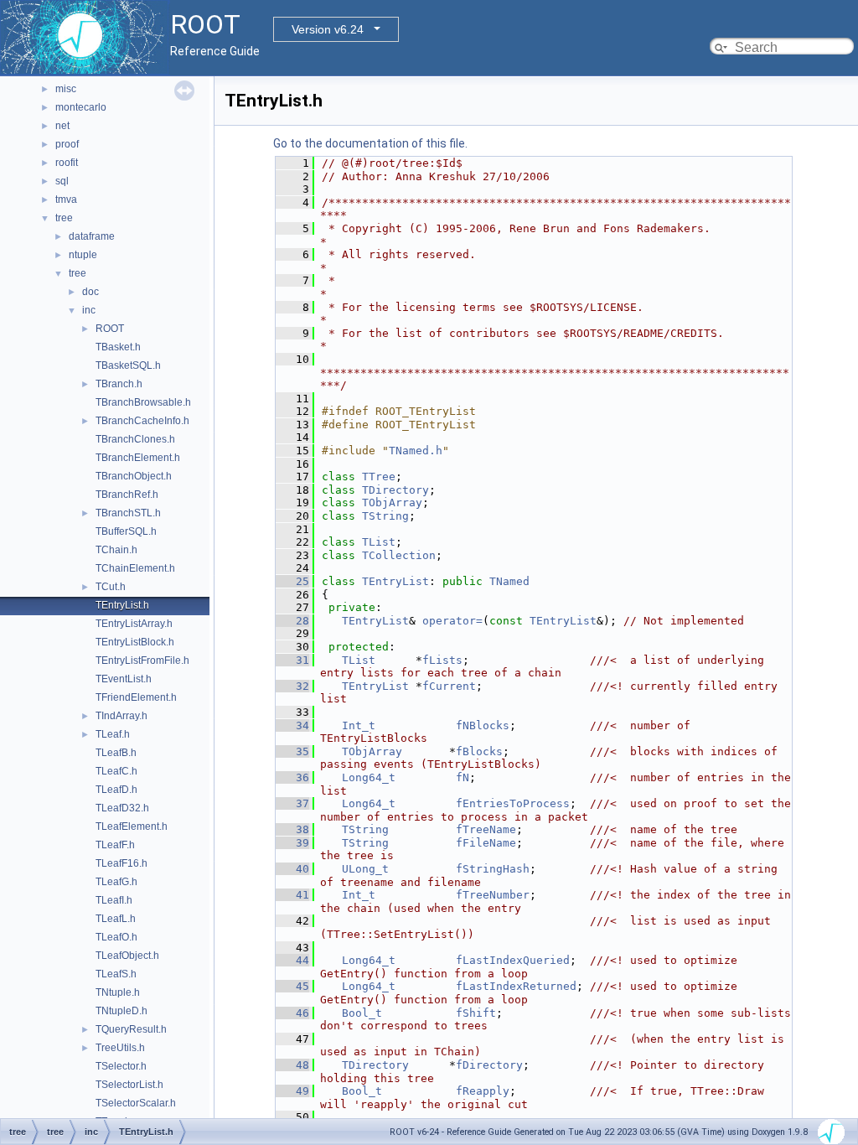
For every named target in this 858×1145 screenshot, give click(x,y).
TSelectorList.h (129, 1085)
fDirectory (489, 1065)
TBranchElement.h (138, 458)
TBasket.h (118, 347)
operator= (452, 620)
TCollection (399, 555)
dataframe (92, 236)
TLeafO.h (116, 937)
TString (385, 516)
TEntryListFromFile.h (142, 660)
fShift (476, 1013)
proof (67, 144)
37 (292, 803)
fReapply (482, 1091)
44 (292, 960)
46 (292, 1013)
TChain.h (116, 550)
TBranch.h (119, 384)
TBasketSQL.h (128, 365)
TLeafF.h (115, 845)
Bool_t (362, 1013)
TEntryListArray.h (134, 623)
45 (292, 986)
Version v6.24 (328, 29)
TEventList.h (124, 679)
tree (64, 218)
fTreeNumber (493, 895)
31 (292, 660)
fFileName (486, 843)
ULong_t (365, 869)
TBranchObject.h (134, 476)
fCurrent (449, 686)
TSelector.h (121, 1066)
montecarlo (80, 107)
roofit (66, 162)
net (62, 126)
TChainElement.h (135, 568)
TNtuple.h (118, 992)
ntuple (83, 255)
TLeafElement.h (132, 826)
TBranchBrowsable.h (143, 402)
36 (292, 777)
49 (292, 1091)
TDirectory (395, 490)
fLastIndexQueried (513, 960)
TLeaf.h (113, 734)
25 (292, 581)
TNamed (509, 581)
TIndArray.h (121, 716)
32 (292, 686)
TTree (378, 476)
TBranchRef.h (127, 494)
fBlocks (479, 751)
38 (292, 829)
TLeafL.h (116, 919)
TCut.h (111, 587)
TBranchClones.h (135, 439)
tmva (66, 199)
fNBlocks (482, 725)
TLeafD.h (116, 789)
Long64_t (368, 777)
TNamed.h (415, 450)
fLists (442, 660)
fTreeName (486, 829)
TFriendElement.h (136, 697)
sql (62, 181)
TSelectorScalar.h (136, 1103)
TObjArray (392, 502)
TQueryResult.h (131, 1029)
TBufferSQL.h (126, 531)
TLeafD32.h (122, 808)
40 (292, 869)
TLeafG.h (116, 882)
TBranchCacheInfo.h (142, 421)
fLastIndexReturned (516, 986)
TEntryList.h (122, 605)
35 (292, 751)
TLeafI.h (114, 900)
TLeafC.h (116, 771)
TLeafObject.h (127, 955)
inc (89, 310)
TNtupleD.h (121, 1011)
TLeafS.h (116, 974)
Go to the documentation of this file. (370, 143)
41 (292, 895)
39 (292, 843)
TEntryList (395, 581)
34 (292, 725)
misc (65, 89)
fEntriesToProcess (513, 803)
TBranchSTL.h (128, 513)
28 (292, 620)
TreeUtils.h (120, 1048)
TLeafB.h (116, 753)
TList (378, 542)
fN (462, 777)
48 (292, 1065)
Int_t (358, 725)
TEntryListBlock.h (135, 642)
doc (90, 292)
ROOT (110, 328)
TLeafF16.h (121, 863)
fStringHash (493, 869)
